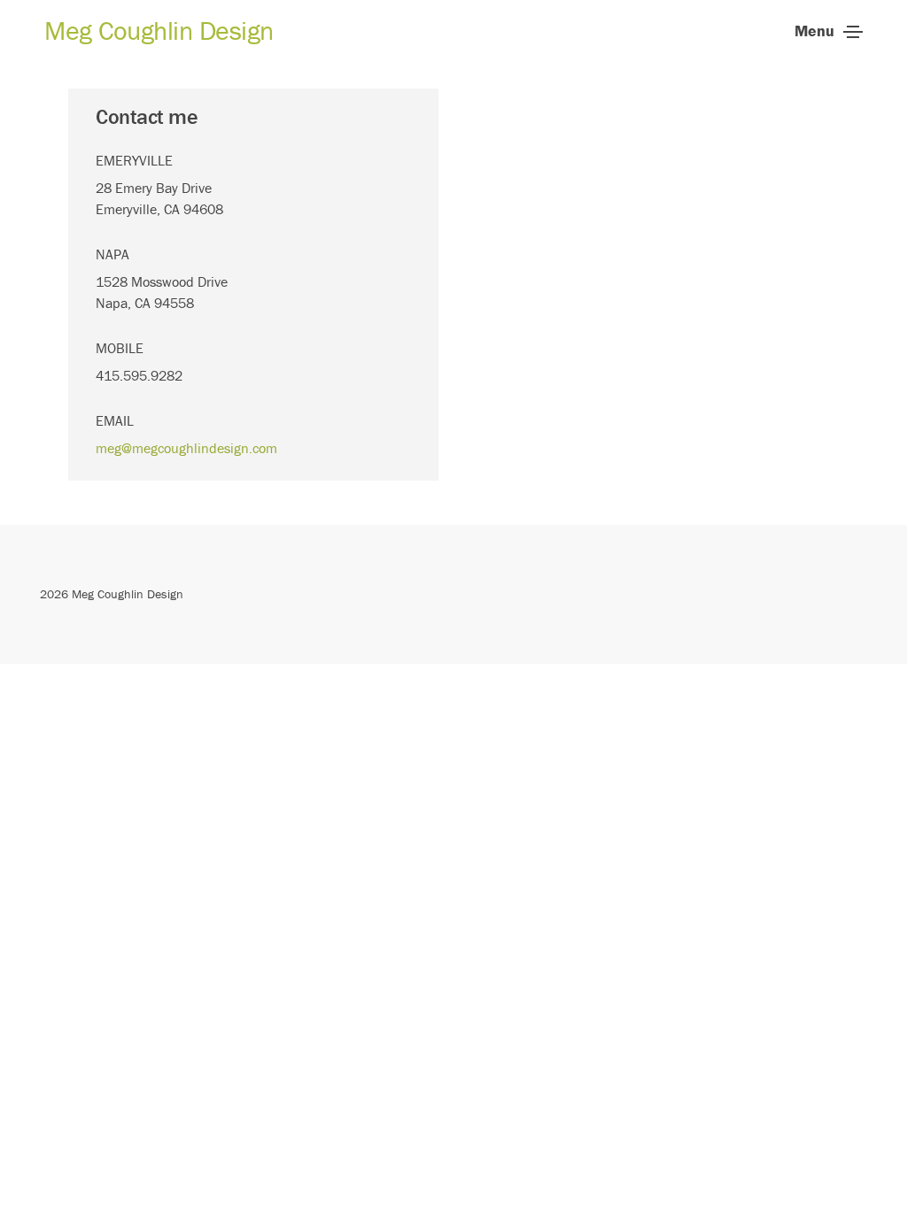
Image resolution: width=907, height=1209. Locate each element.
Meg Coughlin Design (159, 30)
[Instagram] (877, 594)
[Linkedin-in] (855, 594)
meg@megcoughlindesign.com (186, 448)
